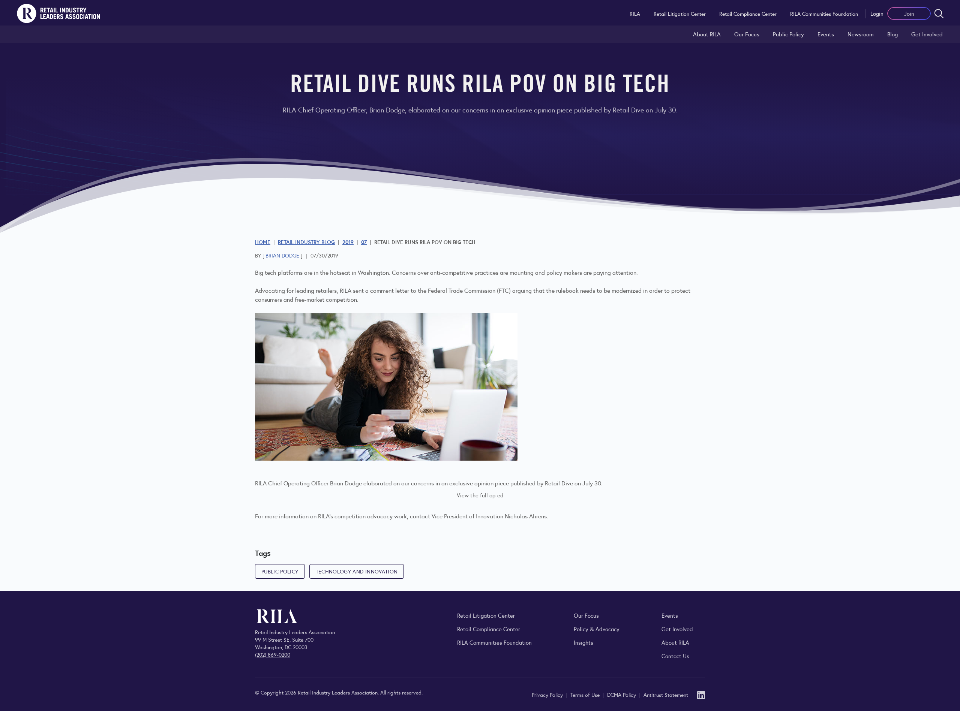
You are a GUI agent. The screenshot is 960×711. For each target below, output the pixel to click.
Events (826, 34)
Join (909, 13)
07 (364, 241)
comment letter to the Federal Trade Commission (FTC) (441, 290)
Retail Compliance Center (748, 13)
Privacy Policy (548, 694)
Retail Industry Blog (306, 241)
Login (877, 13)
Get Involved (927, 34)
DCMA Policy (622, 694)
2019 (348, 241)
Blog (892, 34)
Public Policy (788, 34)
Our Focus (746, 34)
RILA (635, 13)
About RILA (707, 34)
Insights (583, 642)
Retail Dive (559, 483)
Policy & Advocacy (597, 628)
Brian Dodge (282, 255)
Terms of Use (585, 694)
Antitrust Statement (666, 694)
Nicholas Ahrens (526, 516)
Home (262, 241)
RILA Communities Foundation (824, 13)
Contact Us (675, 655)
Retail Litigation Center (680, 13)
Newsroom (861, 34)
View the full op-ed (480, 495)
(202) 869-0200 (272, 654)
